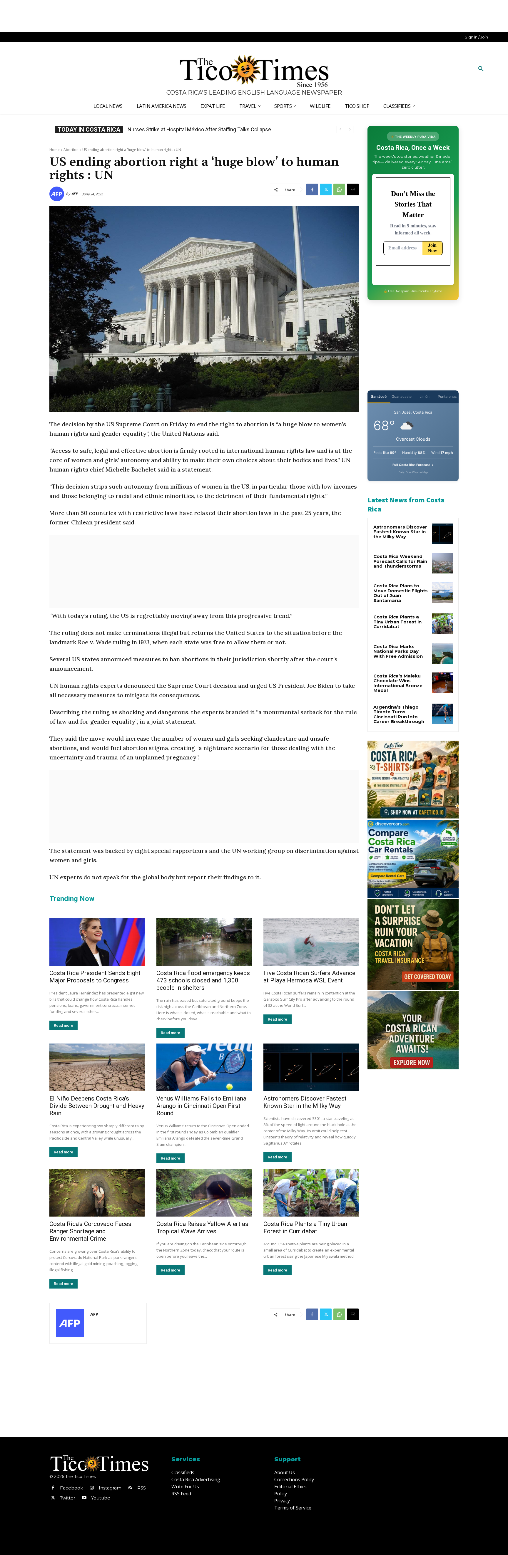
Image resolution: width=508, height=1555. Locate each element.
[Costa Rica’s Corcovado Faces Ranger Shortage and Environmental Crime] (97, 1193)
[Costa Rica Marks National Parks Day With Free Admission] (442, 653)
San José (379, 396)
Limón (425, 396)
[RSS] (130, 1488)
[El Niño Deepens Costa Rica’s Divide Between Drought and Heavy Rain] (97, 1067)
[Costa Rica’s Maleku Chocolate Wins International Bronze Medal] (442, 682)
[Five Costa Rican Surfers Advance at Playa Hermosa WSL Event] (311, 942)
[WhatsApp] (339, 189)
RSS (141, 1488)
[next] (349, 129)
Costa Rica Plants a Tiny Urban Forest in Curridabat (305, 1227)
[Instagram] (91, 1488)
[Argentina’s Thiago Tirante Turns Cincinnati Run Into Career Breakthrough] (442, 714)
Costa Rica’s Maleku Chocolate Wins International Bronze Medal (397, 683)
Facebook (71, 1488)
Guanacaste (402, 396)
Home (54, 149)
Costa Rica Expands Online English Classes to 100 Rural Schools (202, 129)
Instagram (110, 1488)
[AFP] (57, 194)
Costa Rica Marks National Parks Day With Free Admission (398, 651)
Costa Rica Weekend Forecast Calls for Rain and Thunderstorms (400, 561)
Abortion (70, 149)
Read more (63, 1025)
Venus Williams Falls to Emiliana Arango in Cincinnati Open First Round (201, 1106)
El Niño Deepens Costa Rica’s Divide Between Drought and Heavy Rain (96, 1106)
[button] (481, 69)
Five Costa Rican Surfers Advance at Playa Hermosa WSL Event (309, 976)
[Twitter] (326, 189)
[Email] (353, 189)
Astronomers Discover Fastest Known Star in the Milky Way (305, 1102)
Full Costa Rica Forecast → (413, 465)
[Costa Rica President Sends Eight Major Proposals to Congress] (97, 942)
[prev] (340, 129)
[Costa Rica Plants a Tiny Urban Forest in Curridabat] (311, 1193)
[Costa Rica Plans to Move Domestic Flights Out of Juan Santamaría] (442, 592)
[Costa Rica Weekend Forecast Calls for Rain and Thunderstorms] (442, 563)
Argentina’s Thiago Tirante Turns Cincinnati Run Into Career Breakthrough (398, 714)
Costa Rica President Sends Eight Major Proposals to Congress (95, 976)
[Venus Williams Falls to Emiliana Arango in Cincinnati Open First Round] (204, 1067)
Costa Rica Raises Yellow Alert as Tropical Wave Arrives (202, 1227)
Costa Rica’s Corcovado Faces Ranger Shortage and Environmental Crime (90, 1231)
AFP (74, 193)
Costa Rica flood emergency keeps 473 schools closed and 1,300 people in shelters (203, 980)
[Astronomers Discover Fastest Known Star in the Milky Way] (311, 1067)
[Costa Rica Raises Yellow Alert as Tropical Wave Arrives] (204, 1193)
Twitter (67, 1498)
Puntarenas (447, 396)
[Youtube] (84, 1498)
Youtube (100, 1498)
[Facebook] (312, 189)
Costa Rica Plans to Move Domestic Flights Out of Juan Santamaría (400, 593)
